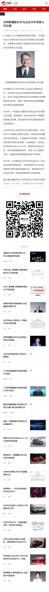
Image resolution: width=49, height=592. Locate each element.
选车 (24, 9)
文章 (15, 9)
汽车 (15, 3)
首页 (5, 9)
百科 (44, 9)
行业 (13, 36)
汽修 (34, 9)
